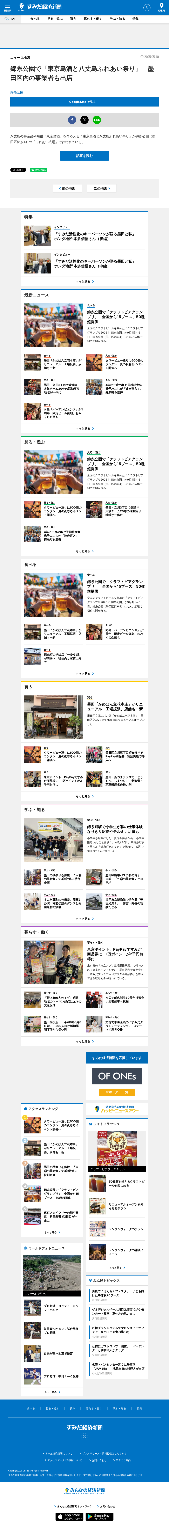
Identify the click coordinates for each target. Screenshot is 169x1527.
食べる (35, 19)
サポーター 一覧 (117, 1092)
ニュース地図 (20, 58)
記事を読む (84, 156)
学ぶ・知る (117, 19)
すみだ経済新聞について (58, 1453)
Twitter (146, 7)
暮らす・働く (93, 19)
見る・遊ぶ (55, 19)
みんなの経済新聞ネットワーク (84, 1491)
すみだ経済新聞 (39, 7)
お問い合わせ (99, 1460)
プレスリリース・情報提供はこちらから (104, 1453)
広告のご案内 (123, 1460)
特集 (136, 19)
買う (73, 19)
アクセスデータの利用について (64, 1460)
